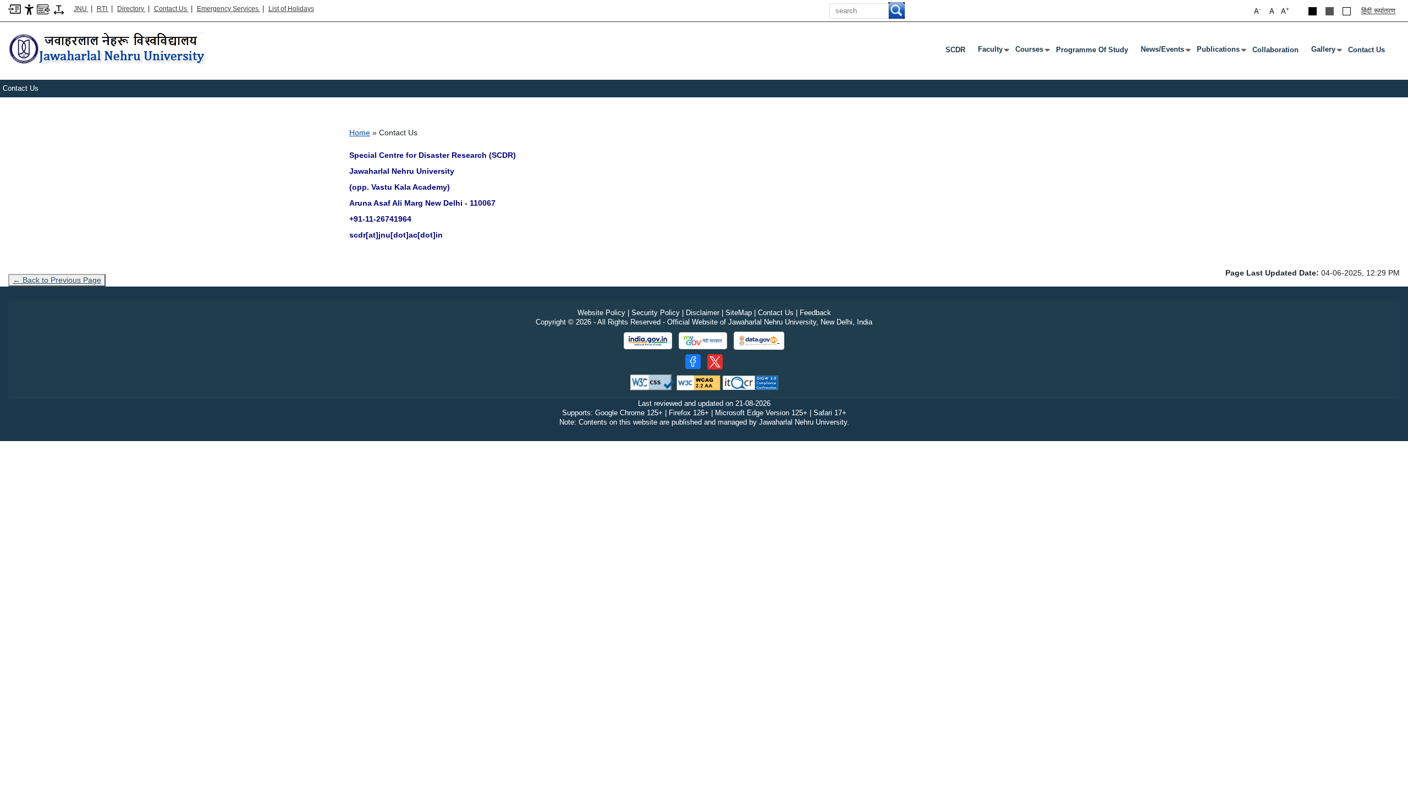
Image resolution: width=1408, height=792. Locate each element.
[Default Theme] (1347, 11)
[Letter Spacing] (58, 9)
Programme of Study (1092, 50)
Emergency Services (228, 9)
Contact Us (171, 9)
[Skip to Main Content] (14, 8)
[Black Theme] (1312, 11)
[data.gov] (759, 341)
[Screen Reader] (43, 8)
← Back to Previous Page (57, 280)
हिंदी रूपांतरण (1378, 11)
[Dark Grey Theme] (1330, 11)
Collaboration (1275, 50)
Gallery (1325, 51)
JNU (81, 9)
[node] (108, 49)
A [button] (1285, 10)
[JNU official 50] (715, 362)
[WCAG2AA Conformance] (698, 382)
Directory (131, 9)
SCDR (955, 50)
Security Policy (655, 313)
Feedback (815, 313)
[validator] (652, 382)
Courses (1031, 51)
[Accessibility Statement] (29, 9)
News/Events (1164, 51)
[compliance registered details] (750, 382)
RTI (103, 9)
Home (359, 132)
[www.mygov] (703, 341)
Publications (1220, 51)
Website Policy (601, 313)
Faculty (992, 51)
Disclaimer (702, 313)
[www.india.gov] (648, 341)
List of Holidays (291, 9)
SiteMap (738, 313)
